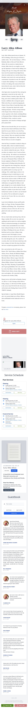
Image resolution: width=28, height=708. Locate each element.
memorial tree (10, 307)
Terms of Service (18, 702)
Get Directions (8, 392)
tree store (6, 309)
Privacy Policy (10, 702)
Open (14, 323)
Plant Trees (20, 392)
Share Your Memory (8, 490)
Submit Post (14, 513)
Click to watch (9, 423)
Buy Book (14, 470)
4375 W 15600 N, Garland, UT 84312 (14, 389)
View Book (6, 470)
